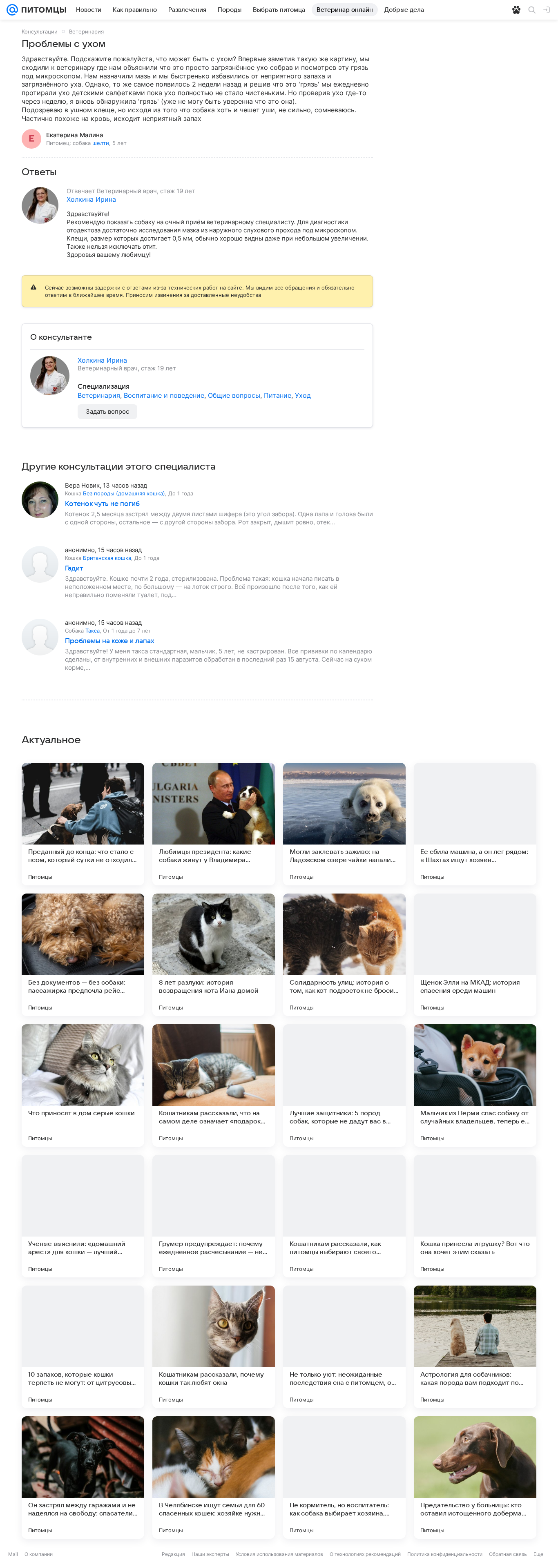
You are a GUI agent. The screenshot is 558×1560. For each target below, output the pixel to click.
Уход (303, 395)
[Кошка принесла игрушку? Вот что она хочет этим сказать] (475, 1216)
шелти (100, 143)
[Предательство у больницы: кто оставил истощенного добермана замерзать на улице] (475, 1477)
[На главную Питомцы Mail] (42, 10)
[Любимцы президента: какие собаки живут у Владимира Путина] (213, 824)
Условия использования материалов (279, 1554)
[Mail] (12, 10)
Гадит (74, 568)
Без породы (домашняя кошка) (124, 493)
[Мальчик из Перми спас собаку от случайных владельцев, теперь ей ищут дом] (475, 1085)
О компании (39, 1554)
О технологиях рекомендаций (365, 1554)
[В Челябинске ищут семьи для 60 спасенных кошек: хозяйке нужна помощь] (213, 1477)
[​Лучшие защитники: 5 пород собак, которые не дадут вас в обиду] (344, 1085)
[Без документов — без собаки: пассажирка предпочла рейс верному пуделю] (83, 955)
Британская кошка (107, 558)
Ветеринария (86, 31)
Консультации (40, 31)
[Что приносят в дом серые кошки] (83, 1085)
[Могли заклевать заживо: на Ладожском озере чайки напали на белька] (344, 824)
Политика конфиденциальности (444, 1554)
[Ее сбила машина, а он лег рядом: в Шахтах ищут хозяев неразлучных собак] (475, 824)
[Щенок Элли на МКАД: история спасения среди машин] (475, 955)
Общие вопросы (234, 395)
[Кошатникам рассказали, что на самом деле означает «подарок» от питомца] (213, 1085)
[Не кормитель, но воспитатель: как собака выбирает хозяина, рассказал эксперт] (344, 1477)
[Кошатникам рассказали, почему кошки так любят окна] (213, 1347)
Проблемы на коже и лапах (109, 641)
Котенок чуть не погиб (102, 504)
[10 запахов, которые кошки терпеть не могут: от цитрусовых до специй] (83, 1347)
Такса (92, 630)
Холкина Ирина (91, 199)
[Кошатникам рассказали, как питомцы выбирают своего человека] (344, 1216)
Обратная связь (508, 1554)
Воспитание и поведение (164, 395)
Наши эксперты (210, 1554)
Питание (277, 395)
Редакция (173, 1554)
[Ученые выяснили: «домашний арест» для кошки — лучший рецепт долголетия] (83, 1216)
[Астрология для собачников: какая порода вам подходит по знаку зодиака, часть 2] (475, 1347)
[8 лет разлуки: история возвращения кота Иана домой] (213, 955)
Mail (13, 1554)
